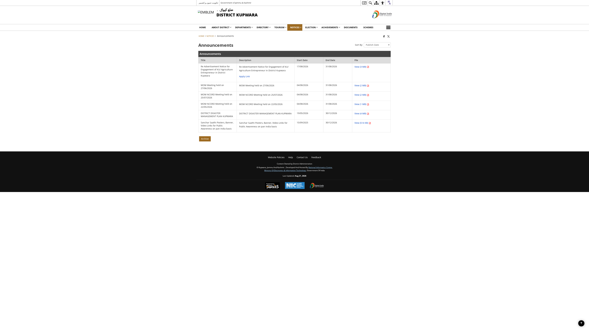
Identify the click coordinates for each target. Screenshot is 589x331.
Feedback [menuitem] (316, 157)
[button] (389, 27)
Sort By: (359, 44)
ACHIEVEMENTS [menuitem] (329, 27)
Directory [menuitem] (263, 27)
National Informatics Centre (320, 167)
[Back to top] (581, 323)
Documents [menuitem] (351, 27)
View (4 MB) (360, 113)
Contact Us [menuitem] (302, 157)
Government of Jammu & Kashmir (236, 2)
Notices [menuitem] (294, 27)
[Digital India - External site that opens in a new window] (378, 20)
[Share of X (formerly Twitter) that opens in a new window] (388, 36)
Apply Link (244, 76)
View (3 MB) (360, 66)
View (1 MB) (360, 104)
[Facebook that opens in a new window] (384, 36)
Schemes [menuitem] (368, 27)
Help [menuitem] (290, 157)
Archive (205, 138)
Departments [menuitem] (243, 27)
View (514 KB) (361, 122)
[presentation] (377, 45)
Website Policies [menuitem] (276, 157)
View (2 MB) (360, 85)
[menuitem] (364, 3)
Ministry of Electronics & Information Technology (285, 170)
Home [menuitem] (202, 27)
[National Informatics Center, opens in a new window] (295, 186)
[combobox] (389, 2)
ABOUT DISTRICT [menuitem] (220, 27)
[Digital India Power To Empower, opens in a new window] (317, 186)
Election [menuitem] (310, 27)
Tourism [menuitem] (279, 27)
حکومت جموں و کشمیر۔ (208, 2)
